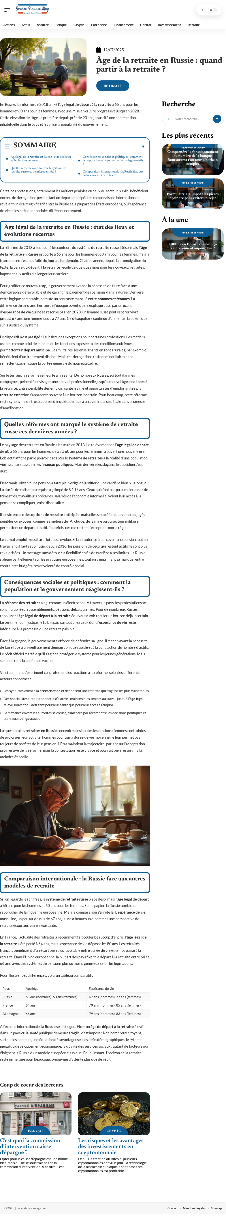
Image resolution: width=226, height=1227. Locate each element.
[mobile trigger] (8, 10)
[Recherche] (202, 10)
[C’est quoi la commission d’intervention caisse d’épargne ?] (36, 1113)
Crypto (114, 1130)
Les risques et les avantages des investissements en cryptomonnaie (110, 1147)
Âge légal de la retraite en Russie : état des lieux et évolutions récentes (41, 159)
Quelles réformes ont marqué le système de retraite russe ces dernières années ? (38, 170)
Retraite (113, 85)
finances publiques (57, 464)
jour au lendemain (63, 260)
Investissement (193, 182)
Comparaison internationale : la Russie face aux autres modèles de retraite (113, 173)
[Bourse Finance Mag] (32, 10)
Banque (36, 1130)
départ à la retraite (95, 104)
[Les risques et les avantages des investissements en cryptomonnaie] (114, 1113)
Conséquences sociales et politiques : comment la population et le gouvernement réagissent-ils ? (113, 161)
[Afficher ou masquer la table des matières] (100, 146)
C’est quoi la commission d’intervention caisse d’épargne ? (30, 1147)
